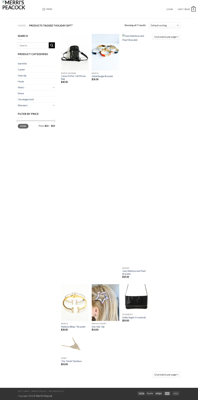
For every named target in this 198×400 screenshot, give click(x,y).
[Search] (52, 45)
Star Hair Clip (98, 326)
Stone (21, 93)
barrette (22, 63)
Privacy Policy (39, 391)
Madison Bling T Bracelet (73, 326)
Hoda (21, 81)
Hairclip (22, 75)
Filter (23, 126)
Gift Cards (23, 391)
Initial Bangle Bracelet (102, 76)
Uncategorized (26, 99)
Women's (23, 105)
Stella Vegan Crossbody (134, 317)
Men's (21, 87)
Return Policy (57, 391)
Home (22, 25)
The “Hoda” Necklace (71, 361)
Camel (21, 69)
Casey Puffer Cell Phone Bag (73, 77)
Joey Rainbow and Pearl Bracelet (134, 272)
